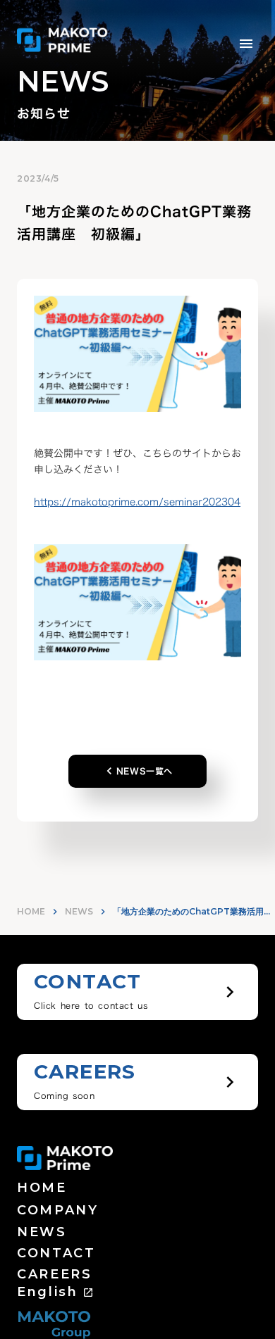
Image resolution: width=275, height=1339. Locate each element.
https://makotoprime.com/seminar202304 (137, 501)
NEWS (79, 911)
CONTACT (56, 1253)
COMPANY (58, 1210)
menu (246, 43)
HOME (31, 911)
